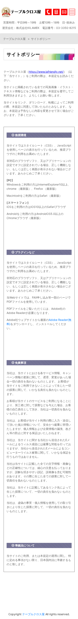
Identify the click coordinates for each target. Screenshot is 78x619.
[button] (56, 12)
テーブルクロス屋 (14, 38)
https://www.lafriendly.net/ (46, 71)
